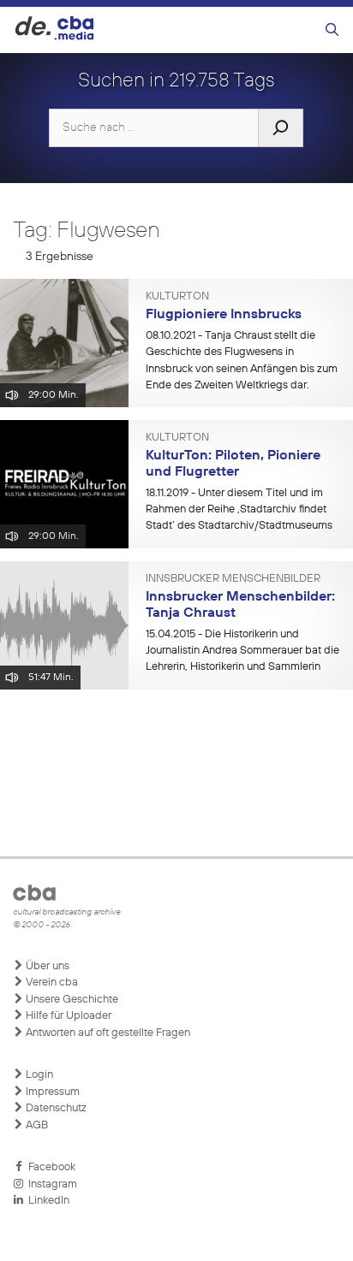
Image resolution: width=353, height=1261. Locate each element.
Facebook (49, 1167)
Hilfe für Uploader (67, 1015)
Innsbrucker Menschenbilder (233, 579)
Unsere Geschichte (70, 999)
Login (38, 1074)
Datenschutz (55, 1108)
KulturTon (177, 297)
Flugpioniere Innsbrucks (224, 315)
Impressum (51, 1092)
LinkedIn (46, 1200)
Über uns (46, 966)
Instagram (50, 1184)
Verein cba (50, 982)
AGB (35, 1125)
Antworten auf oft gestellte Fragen (106, 1033)
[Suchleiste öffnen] (332, 30)
